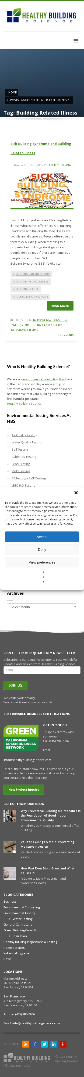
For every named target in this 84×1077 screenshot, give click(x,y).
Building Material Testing (33, 274)
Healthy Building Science (24, 403)
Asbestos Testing (24, 457)
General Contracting (18, 924)
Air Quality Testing (24, 435)
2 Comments (66, 335)
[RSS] (25, 1044)
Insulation (20, 936)
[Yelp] (63, 1044)
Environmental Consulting (50, 320)
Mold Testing (21, 471)
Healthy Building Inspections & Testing (30, 942)
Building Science (27, 289)
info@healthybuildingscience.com (27, 760)
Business (10, 901)
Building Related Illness (32, 281)
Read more (60, 306)
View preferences (42, 562)
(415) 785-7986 (59, 741)
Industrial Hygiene (16, 953)
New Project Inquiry (23, 789)
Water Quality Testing (27, 442)
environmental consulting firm (43, 379)
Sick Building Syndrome (32, 296)
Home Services (14, 948)
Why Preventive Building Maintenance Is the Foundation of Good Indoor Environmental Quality (50, 815)
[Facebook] (35, 1044)
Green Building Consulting (22, 930)
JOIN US (15, 685)
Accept (42, 536)
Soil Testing (20, 449)
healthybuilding (59, 165)
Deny (42, 549)
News (7, 959)
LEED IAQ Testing (23, 485)
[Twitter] (44, 1044)
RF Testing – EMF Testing (29, 478)
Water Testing (22, 919)
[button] (76, 493)
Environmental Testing (25, 325)
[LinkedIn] (53, 1044)
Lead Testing (21, 464)
